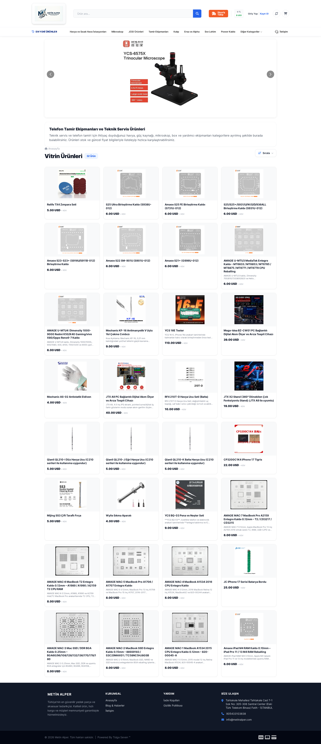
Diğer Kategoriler (250, 31)
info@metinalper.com (239, 719)
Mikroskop (117, 31)
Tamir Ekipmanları (158, 31)
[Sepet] (285, 13)
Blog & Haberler (115, 705)
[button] (157, 115)
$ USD (239, 15)
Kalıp (176, 31)
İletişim (284, 31)
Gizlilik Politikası (172, 705)
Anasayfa (54, 148)
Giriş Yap (253, 13)
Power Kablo (228, 31)
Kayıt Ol (264, 13)
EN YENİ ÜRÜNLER (46, 31)
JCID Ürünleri (136, 31)
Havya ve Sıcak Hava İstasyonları (88, 31)
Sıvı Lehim (210, 31)
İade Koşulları (171, 700)
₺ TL (239, 12)
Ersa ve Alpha (192, 31)
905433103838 (236, 713)
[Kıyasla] (276, 13)
